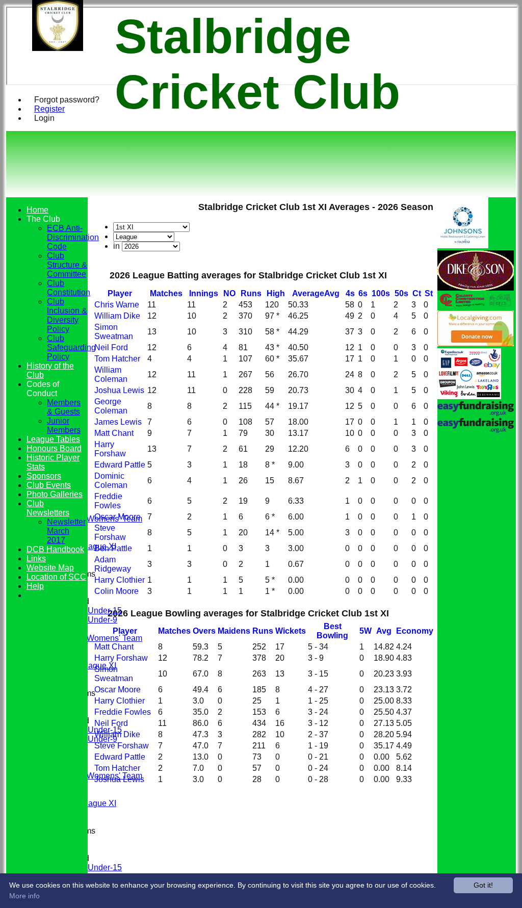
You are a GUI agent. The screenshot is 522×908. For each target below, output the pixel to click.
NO (229, 293)
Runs (251, 293)
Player (120, 293)
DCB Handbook (55, 549)
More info (24, 896)
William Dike (117, 316)
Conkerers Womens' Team (94, 518)
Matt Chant (114, 433)
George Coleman (110, 406)
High (276, 293)
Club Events (49, 485)
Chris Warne (116, 304)
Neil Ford (111, 347)
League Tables (53, 439)
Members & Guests (64, 407)
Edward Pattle (119, 464)
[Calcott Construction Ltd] (475, 305)
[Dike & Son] (475, 287)
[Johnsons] (462, 245)
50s (401, 293)
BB (332, 631)
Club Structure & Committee (67, 264)
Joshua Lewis (119, 390)
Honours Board (54, 448)
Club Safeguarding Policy (71, 347)
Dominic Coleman (110, 480)
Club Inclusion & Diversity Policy (67, 315)
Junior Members (64, 425)
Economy (414, 631)
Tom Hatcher (117, 358)
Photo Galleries (55, 494)
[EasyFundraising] (469, 396)
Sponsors (44, 476)
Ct (416, 293)
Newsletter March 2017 (66, 530)
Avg (384, 631)
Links (36, 558)
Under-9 (102, 619)
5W (365, 631)
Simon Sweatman (113, 332)
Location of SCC (56, 577)
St (429, 293)
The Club (43, 219)
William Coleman (110, 374)
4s (350, 293)
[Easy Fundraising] (475, 430)
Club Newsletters (48, 508)
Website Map (50, 567)
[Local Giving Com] (475, 343)
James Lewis (118, 422)
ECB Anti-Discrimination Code (73, 237)
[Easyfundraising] (475, 413)
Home (37, 209)
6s (363, 293)
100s (381, 293)
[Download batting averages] (432, 285)
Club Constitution (68, 288)
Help (35, 586)
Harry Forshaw (110, 449)
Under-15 (105, 610)
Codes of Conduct (43, 389)
